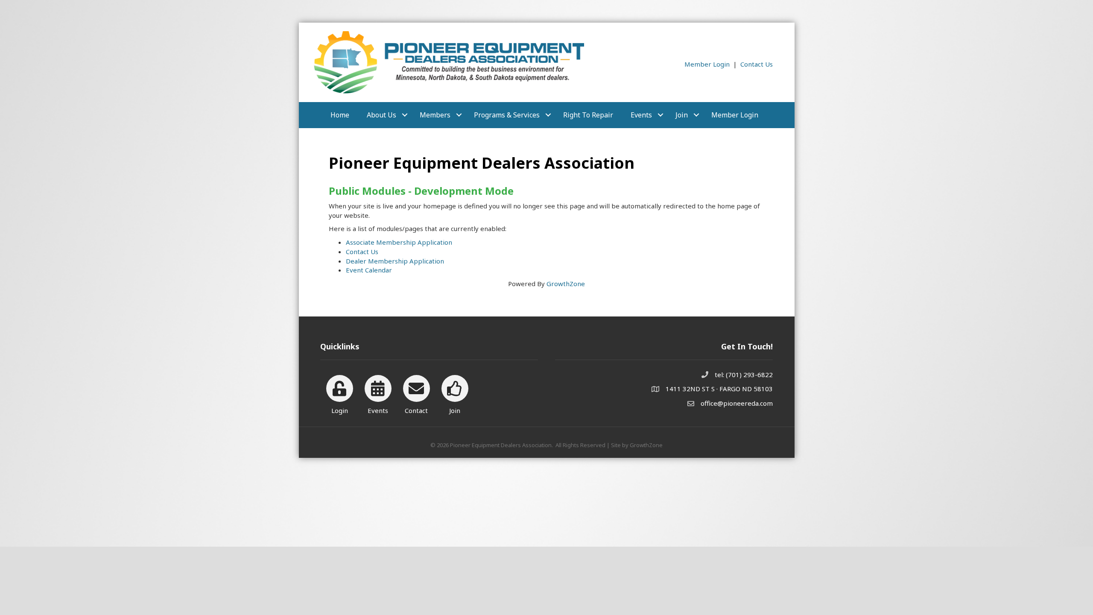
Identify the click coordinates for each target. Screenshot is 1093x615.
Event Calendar (369, 270)
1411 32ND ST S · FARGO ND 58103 (719, 388)
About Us (381, 115)
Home (339, 115)
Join (681, 115)
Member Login (707, 64)
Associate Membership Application (399, 242)
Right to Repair (588, 115)
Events (641, 115)
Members (435, 115)
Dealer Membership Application (395, 261)
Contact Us (756, 64)
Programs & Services (507, 115)
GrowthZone (565, 283)
